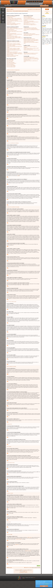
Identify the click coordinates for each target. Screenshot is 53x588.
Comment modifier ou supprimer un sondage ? (13, 48)
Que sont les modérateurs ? (28, 17)
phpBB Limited (29, 537)
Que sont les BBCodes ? (10, 59)
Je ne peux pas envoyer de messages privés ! (30, 27)
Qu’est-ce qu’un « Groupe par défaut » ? (29, 23)
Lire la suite (46, 23)
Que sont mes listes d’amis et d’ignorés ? (29, 33)
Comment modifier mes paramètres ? (12, 27)
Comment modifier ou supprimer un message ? (13, 43)
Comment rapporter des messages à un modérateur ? (14, 52)
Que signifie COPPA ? (10, 17)
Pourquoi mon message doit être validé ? (12, 55)
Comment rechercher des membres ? (29, 41)
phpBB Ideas (17, 544)
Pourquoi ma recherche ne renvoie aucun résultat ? (31, 39)
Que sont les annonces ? (10, 64)
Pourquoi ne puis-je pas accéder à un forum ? (13, 49)
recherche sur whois (28, 550)
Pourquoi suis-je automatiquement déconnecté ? (14, 23)
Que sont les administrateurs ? (28, 16)
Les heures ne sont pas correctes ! (12, 30)
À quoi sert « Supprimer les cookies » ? (12, 24)
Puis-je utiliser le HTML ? (10, 60)
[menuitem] (12, 9)
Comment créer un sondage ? (11, 45)
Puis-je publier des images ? (11, 62)
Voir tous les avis (47, 11)
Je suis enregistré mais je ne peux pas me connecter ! (14, 19)
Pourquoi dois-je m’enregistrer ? (11, 16)
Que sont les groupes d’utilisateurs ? (29, 18)
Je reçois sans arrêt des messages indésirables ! (30, 28)
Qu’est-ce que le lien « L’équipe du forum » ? (30, 24)
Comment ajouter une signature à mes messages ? (14, 44)
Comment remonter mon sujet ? (11, 56)
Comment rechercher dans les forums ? (29, 38)
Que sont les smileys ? (10, 61)
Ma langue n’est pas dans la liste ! (11, 33)
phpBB (18, 175)
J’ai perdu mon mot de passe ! (11, 22)
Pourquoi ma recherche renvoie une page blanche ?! (31, 40)
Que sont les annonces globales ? (11, 63)
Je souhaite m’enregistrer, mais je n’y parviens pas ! (14, 18)
